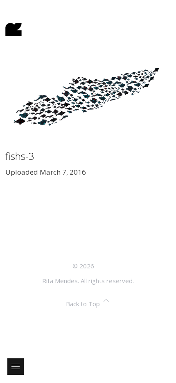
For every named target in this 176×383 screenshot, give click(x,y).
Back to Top (83, 304)
